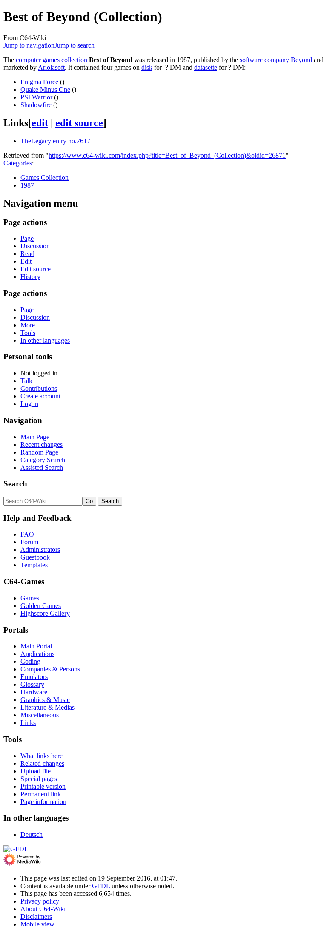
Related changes (42, 763)
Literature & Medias (47, 707)
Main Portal (36, 646)
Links (28, 722)
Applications (37, 653)
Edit (26, 261)
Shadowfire (36, 104)
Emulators (34, 676)
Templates (34, 564)
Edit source (35, 269)
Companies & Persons (50, 669)
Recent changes (41, 444)
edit (40, 122)
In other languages (45, 340)
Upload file (35, 771)
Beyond (301, 59)
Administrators (40, 549)
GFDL (101, 886)
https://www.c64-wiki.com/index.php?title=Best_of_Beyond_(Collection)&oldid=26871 (167, 155)
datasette (205, 67)
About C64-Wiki (43, 908)
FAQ (27, 534)
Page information (43, 801)
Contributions (38, 388)
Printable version (43, 786)
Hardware (33, 692)
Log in (29, 403)
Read (27, 253)
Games (29, 598)
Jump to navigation (28, 45)
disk (146, 67)
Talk (26, 380)
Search (15, 483)
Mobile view (37, 924)
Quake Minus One (45, 89)
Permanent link (40, 794)
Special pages (38, 778)
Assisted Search (41, 467)
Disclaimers (36, 916)
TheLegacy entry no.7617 (55, 141)
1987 (27, 185)
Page (27, 238)
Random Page (39, 452)
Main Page (34, 437)
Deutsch (31, 834)
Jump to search (74, 45)
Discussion (35, 246)
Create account (40, 396)
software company (264, 59)
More (27, 325)
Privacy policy (39, 901)
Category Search (42, 459)
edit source (79, 122)
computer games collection (51, 59)
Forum (29, 542)
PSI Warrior (36, 97)
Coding (30, 661)
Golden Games (40, 605)
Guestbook (35, 557)
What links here (41, 755)
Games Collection (44, 177)
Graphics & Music (45, 699)
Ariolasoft (51, 67)
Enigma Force (39, 81)
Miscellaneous (39, 715)
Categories (17, 163)
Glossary (32, 684)
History (30, 276)
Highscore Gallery (45, 613)
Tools (27, 332)
